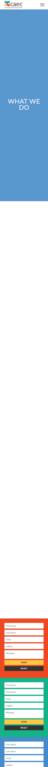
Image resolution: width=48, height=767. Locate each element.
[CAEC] (20, 4)
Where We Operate (14, 232)
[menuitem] (41, 4)
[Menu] (41, 4)
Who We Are (11, 228)
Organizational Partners (16, 236)
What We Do (11, 224)
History (8, 239)
